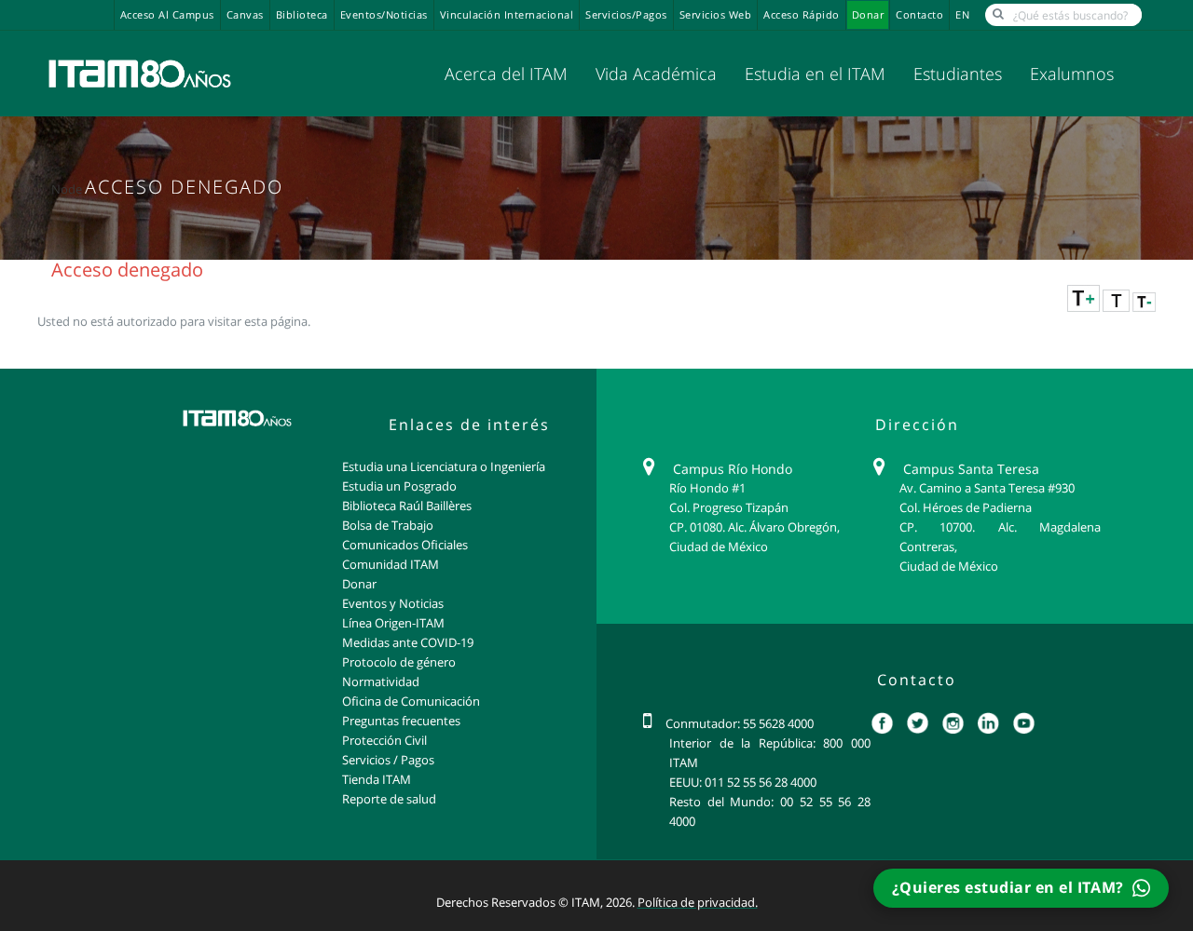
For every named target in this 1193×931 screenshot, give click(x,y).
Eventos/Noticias (384, 14)
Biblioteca (302, 14)
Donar (868, 14)
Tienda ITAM (376, 779)
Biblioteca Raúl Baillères (407, 505)
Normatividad (380, 681)
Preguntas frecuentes (401, 720)
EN (962, 14)
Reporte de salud (389, 798)
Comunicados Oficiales (405, 544)
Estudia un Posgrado (399, 486)
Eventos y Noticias (393, 603)
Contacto (919, 14)
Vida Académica (656, 73)
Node (66, 189)
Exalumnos (1072, 73)
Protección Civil (384, 740)
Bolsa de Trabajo (387, 525)
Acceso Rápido (801, 14)
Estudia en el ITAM (815, 73)
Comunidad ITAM (390, 564)
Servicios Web (715, 14)
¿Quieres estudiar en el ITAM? (1010, 887)
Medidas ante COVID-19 (407, 642)
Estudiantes (957, 73)
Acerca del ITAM (506, 73)
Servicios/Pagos (626, 14)
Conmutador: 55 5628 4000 (739, 723)
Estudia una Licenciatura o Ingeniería (443, 466)
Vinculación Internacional (507, 14)
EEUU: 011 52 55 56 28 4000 (742, 782)
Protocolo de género (399, 662)
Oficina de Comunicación (411, 701)
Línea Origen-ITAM (393, 622)
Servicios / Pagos (388, 759)
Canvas (245, 14)
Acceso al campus (167, 14)
